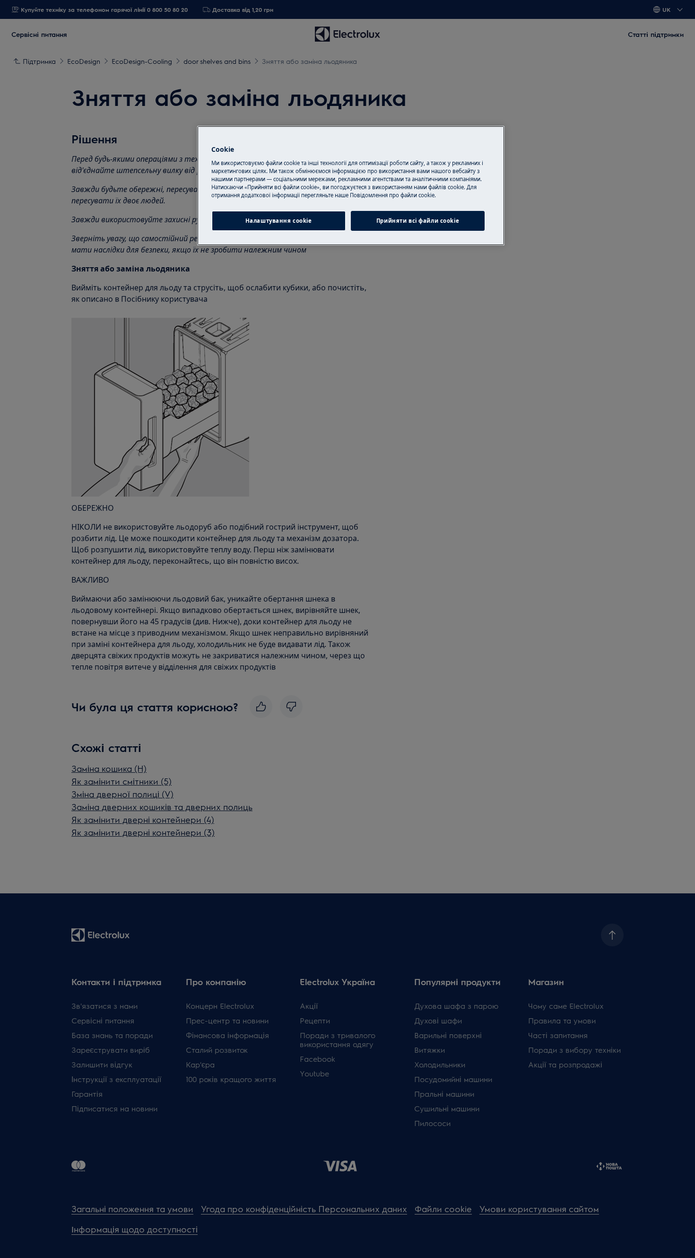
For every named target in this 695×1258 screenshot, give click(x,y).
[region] (350, 185)
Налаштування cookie (278, 220)
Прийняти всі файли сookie (417, 220)
